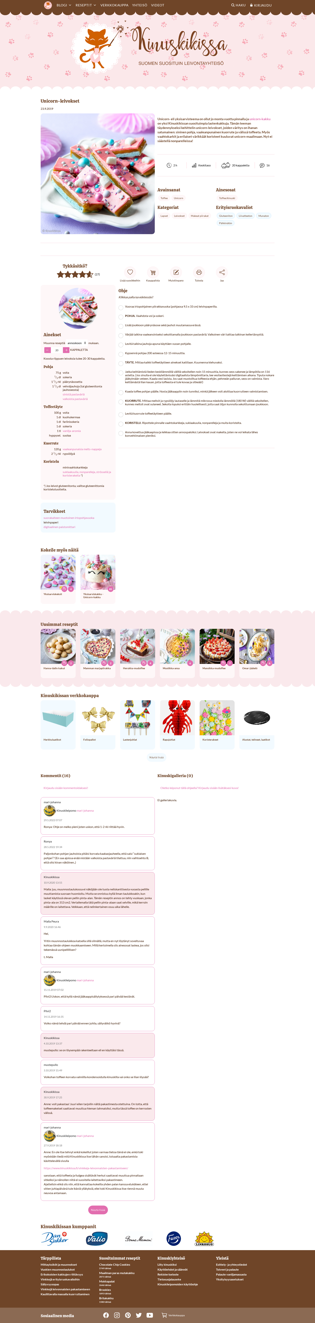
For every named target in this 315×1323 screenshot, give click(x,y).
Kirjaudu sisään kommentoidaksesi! (66, 788)
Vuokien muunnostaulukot (58, 1269)
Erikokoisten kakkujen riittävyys (62, 1274)
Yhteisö (139, 5)
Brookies (105, 1289)
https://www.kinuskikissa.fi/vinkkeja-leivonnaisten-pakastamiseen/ (86, 1168)
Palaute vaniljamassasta (231, 1274)
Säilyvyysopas (50, 1284)
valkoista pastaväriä (75, 399)
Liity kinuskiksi (167, 1264)
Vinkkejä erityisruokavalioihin (60, 1279)
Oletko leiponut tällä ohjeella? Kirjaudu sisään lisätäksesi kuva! (199, 788)
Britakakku (106, 1298)
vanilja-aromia (72, 430)
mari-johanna (85, 810)
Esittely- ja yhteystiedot (231, 1264)
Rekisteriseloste (168, 1274)
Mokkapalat (107, 1281)
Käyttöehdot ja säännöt (173, 1269)
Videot (157, 5)
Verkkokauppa (114, 5)
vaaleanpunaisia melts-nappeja (82, 449)
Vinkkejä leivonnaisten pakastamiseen (65, 1289)
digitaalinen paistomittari (59, 527)
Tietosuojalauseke (169, 1279)
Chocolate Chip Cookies (114, 1264)
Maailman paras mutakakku (117, 1273)
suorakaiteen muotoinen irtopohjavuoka (69, 517)
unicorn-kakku (260, 119)
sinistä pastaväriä (74, 394)
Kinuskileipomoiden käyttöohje (178, 1284)
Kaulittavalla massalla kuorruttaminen (65, 1294)
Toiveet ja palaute (227, 1269)
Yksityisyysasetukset (230, 1279)
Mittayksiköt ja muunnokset (59, 1264)
